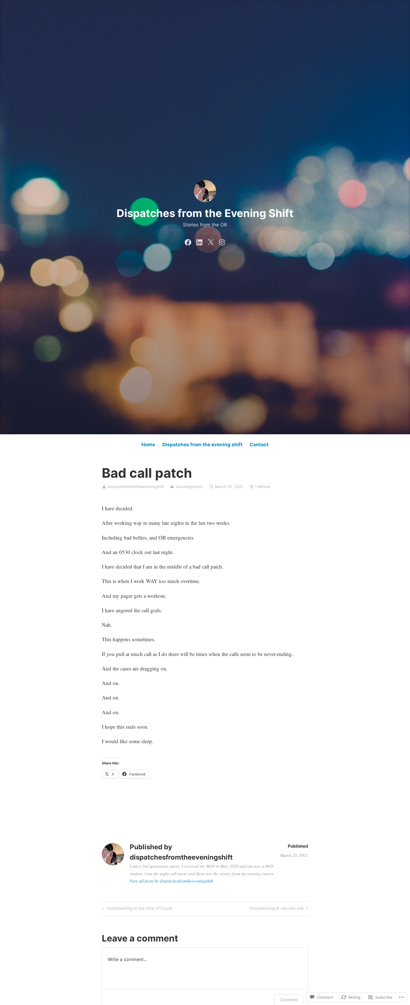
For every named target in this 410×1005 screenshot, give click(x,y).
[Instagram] (222, 241)
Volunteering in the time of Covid (136, 909)
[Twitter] (210, 241)
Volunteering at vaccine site (276, 909)
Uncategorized (189, 486)
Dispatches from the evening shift (202, 444)
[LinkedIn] (199, 241)
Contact (259, 444)
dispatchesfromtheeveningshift (135, 486)
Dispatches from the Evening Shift (205, 213)
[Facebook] (188, 241)
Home (148, 444)
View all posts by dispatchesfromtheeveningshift (171, 881)
